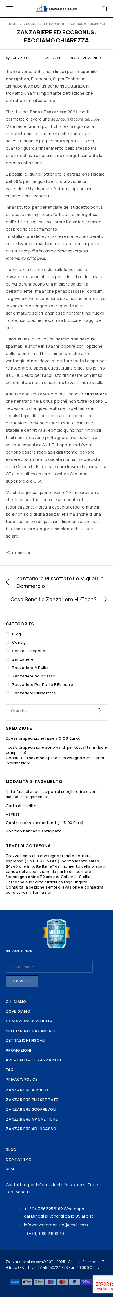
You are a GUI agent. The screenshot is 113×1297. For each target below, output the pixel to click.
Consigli (20, 642)
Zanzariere (92, 58)
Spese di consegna (63, 757)
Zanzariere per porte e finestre (42, 684)
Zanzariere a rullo (30, 667)
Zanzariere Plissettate (34, 692)
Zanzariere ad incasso (34, 676)
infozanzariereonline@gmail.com (56, 1225)
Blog (74, 58)
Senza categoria (28, 650)
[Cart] (104, 9)
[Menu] (9, 8)
